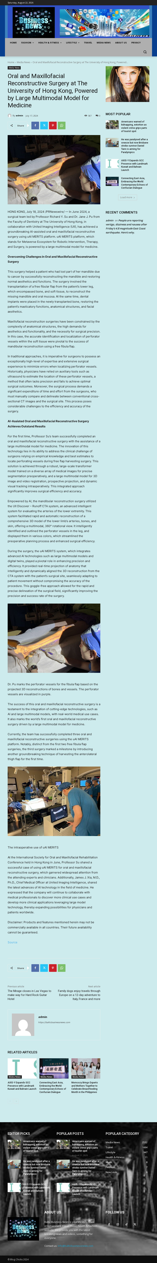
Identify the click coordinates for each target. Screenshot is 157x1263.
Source (12, 942)
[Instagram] (117, 1224)
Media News (23, 62)
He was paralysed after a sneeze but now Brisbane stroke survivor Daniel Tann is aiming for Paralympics (134, 146)
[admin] (10, 115)
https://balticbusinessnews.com (54, 1022)
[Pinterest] (53, 125)
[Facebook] (35, 125)
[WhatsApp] (61, 125)
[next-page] (16, 1101)
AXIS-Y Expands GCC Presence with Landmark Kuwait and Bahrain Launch (22, 1085)
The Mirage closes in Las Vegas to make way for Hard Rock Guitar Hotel (29, 995)
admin (19, 115)
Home (11, 62)
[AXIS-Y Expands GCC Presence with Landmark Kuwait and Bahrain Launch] (22, 1068)
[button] (144, 51)
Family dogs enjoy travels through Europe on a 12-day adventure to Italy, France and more (79, 995)
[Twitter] (44, 125)
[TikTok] (126, 1224)
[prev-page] (10, 1101)
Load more (126, 197)
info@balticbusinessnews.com (75, 1246)
